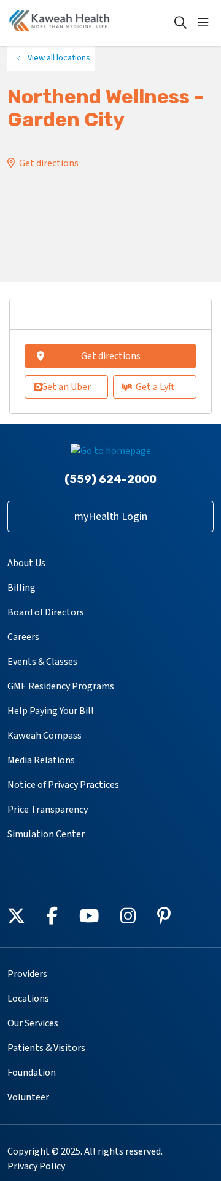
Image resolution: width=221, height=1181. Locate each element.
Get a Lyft (155, 387)
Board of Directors (45, 612)
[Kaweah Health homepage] (90, 22)
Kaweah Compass (44, 735)
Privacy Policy (36, 1166)
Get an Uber (66, 387)
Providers (27, 974)
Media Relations (41, 760)
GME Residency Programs (60, 686)
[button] (206, 23)
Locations (28, 998)
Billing (21, 588)
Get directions (49, 163)
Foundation (31, 1072)
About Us (26, 563)
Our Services (32, 1023)
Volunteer (28, 1097)
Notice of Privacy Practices (63, 785)
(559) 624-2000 (110, 479)
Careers (23, 637)
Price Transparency (47, 809)
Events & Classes (42, 661)
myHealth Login (110, 516)
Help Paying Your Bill (50, 711)
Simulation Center (46, 834)
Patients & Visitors (46, 1048)
